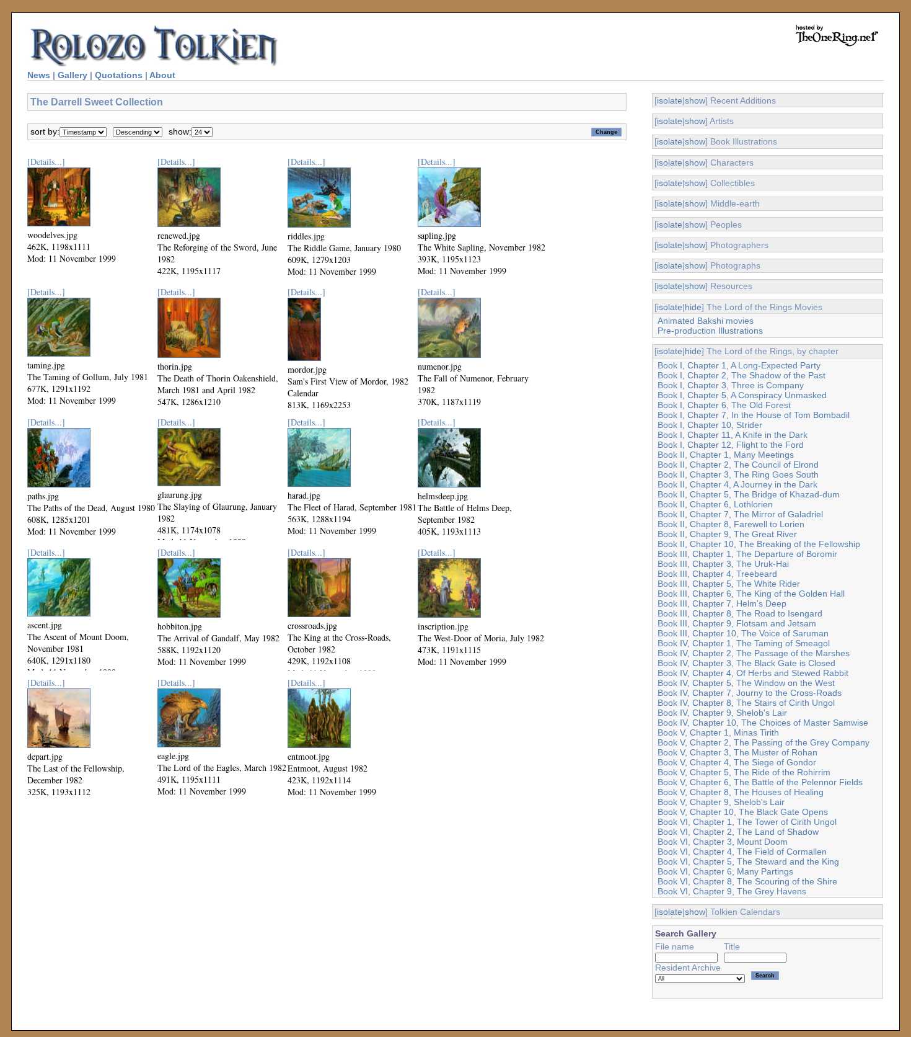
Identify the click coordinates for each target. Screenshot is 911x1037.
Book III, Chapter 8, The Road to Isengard (740, 613)
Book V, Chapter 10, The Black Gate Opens (743, 812)
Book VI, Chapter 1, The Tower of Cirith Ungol (747, 822)
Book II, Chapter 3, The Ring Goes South (738, 474)
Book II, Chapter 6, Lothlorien (715, 504)
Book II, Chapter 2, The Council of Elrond (738, 465)
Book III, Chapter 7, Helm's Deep (722, 603)
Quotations (119, 75)
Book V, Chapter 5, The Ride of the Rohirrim (744, 772)
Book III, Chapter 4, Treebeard (717, 574)
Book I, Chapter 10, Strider (710, 425)
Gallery (72, 75)
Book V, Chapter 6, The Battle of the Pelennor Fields (760, 782)
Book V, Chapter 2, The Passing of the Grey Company (763, 742)
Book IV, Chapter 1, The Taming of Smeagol (744, 643)
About (162, 75)
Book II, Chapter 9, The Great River (727, 534)
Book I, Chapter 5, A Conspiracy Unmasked (742, 395)
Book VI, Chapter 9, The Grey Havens (732, 891)
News (38, 75)
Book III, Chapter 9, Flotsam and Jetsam (737, 623)
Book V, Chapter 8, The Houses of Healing (741, 792)
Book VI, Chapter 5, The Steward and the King (748, 861)
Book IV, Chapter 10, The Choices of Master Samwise (763, 723)
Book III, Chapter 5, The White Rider (729, 584)
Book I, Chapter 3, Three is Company (731, 385)
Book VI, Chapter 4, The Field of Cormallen (742, 852)
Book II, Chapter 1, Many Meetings (726, 455)
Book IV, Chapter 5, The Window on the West (746, 683)
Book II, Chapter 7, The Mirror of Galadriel (740, 514)
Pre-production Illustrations (710, 331)
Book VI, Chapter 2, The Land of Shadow (738, 832)
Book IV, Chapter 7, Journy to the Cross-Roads (750, 693)
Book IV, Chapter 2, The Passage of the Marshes (754, 653)
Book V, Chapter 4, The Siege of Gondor (737, 762)
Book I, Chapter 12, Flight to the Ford (731, 445)
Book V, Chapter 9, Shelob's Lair (721, 802)
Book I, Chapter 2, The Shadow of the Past (741, 375)
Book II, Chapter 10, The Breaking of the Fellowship (759, 544)
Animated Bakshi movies (706, 321)
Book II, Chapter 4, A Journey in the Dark (737, 484)
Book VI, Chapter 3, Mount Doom (723, 842)
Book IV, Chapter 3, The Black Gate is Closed (746, 663)
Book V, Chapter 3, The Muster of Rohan (737, 752)
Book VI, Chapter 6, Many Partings (725, 871)
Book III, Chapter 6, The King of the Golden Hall (751, 594)
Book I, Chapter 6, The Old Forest (724, 405)
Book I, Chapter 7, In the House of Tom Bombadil (754, 415)
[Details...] (46, 161)
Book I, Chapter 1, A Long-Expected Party (739, 365)
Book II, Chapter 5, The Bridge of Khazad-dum (749, 494)
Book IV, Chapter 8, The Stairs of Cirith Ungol (746, 703)
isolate (669, 100)
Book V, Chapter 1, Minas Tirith (718, 732)
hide (693, 307)
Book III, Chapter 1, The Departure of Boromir (747, 554)
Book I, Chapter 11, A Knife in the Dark (733, 435)
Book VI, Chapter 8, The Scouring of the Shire (747, 881)
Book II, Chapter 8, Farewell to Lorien (731, 524)
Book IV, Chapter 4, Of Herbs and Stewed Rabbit (753, 673)
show (695, 100)
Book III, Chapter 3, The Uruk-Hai (723, 564)
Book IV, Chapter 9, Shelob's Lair (722, 713)
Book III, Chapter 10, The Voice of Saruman (743, 633)
